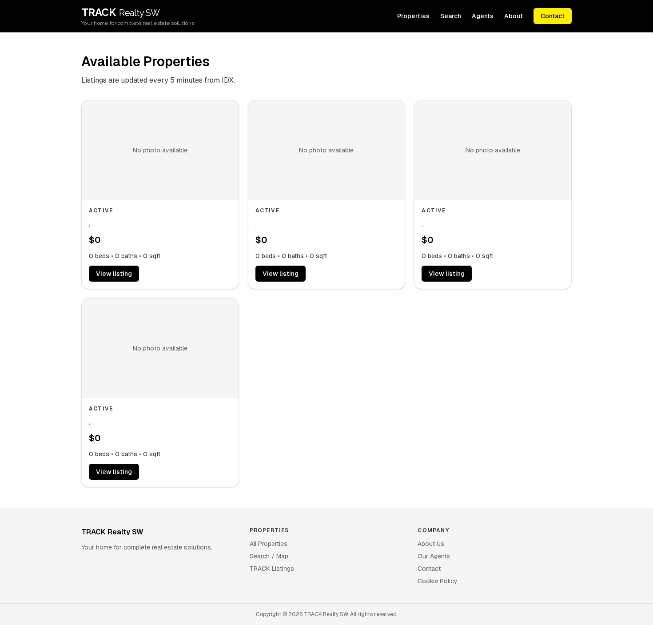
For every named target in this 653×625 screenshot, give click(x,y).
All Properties (268, 544)
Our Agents (434, 556)
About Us (431, 544)
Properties (413, 16)
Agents (483, 16)
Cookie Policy (438, 581)
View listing (114, 274)
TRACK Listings (272, 569)
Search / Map (269, 556)
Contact (553, 16)
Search (450, 16)
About (513, 16)
